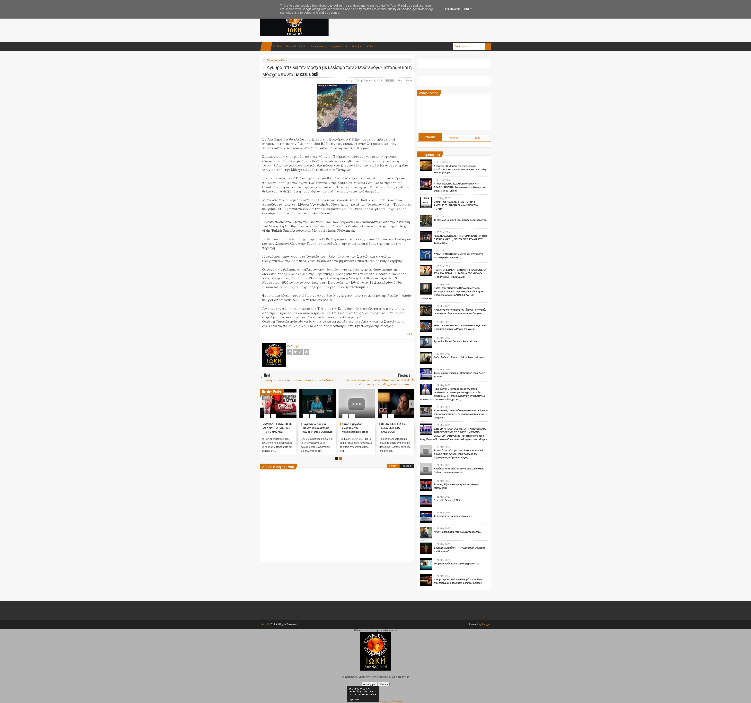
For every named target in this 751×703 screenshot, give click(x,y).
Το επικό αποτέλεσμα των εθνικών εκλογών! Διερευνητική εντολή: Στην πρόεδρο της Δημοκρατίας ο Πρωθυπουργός (458, 454)
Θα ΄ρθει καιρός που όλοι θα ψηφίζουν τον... (457, 563)
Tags (477, 137)
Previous (262, 404)
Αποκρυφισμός (319, 46)
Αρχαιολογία (337, 46)
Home (266, 46)
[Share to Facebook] (281, 407)
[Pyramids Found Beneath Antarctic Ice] (426, 342)
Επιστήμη (356, 46)
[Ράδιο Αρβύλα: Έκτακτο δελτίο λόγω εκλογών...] (426, 358)
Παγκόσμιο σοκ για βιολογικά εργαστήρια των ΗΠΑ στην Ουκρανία (396, 428)
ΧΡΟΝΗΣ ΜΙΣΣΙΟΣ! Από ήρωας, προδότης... (457, 532)
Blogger (393, 465)
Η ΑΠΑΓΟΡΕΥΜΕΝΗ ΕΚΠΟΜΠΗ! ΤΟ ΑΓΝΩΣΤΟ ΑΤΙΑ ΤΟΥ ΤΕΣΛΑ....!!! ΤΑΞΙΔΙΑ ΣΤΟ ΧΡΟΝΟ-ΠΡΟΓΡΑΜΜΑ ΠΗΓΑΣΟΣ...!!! (460, 273)
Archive (454, 137)
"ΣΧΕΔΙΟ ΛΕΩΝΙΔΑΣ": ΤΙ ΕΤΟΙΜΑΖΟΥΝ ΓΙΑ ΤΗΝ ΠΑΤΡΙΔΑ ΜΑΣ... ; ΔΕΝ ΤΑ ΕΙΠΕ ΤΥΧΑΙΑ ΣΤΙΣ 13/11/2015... (460, 239)
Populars (430, 137)
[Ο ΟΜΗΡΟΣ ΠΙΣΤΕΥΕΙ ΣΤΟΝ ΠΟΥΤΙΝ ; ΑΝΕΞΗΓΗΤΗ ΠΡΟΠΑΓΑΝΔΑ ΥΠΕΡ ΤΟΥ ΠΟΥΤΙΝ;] (426, 202)
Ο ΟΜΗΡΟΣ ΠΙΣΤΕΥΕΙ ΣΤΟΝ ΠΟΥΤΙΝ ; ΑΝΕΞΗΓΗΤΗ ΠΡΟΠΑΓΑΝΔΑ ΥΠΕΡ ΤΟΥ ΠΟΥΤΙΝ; (456, 205)
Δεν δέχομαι (369, 684)
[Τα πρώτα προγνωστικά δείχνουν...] (426, 517)
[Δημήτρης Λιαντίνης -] (426, 548)
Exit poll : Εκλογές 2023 (447, 500)
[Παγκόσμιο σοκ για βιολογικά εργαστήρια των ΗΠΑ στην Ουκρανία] (396, 403)
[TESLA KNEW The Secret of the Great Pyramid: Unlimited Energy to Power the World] (426, 326)
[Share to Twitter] (287, 407)
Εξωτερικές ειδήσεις (296, 46)
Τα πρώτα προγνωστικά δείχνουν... (453, 516)
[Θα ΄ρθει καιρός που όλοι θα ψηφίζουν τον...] (426, 564)
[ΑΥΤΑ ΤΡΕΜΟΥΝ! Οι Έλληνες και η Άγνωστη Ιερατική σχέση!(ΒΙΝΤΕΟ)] (426, 255)
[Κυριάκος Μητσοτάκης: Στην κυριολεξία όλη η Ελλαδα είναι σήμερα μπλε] (426, 469)
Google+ (300, 352)
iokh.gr (349, 80)
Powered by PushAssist (391, 701)
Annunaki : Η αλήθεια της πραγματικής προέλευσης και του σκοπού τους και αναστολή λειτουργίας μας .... (460, 169)
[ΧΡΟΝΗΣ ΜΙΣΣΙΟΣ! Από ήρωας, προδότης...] (426, 532)
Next (411, 404)
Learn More (452, 9)
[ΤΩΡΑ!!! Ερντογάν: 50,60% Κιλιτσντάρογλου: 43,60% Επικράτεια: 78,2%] (278, 403)
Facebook (289, 352)
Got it (468, 9)
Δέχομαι (383, 684)
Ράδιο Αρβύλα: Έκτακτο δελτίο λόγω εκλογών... (460, 357)
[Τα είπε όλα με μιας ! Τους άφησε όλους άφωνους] (426, 221)
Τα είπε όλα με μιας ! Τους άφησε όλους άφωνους (461, 220)
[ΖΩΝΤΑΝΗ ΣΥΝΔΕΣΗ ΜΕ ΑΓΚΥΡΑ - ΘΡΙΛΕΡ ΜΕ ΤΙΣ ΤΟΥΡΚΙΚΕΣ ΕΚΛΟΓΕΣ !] (357, 403)
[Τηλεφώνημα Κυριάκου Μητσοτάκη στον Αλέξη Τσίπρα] (426, 374)
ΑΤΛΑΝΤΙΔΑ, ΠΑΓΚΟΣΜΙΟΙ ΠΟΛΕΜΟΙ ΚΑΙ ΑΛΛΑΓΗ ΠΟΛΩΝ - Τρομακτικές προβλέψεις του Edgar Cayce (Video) (460, 187)
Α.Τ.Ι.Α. (370, 46)
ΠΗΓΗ (409, 333)
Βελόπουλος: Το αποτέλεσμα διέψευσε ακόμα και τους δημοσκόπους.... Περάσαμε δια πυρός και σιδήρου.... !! (461, 414)
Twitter (295, 352)
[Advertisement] (420, 19)
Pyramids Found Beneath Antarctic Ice (455, 341)
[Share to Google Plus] (292, 407)
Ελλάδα (277, 46)
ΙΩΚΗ (263, 624)
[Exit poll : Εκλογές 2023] (426, 501)
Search (488, 46)
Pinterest (306, 352)
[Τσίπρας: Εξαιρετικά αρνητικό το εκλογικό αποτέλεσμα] (426, 485)
